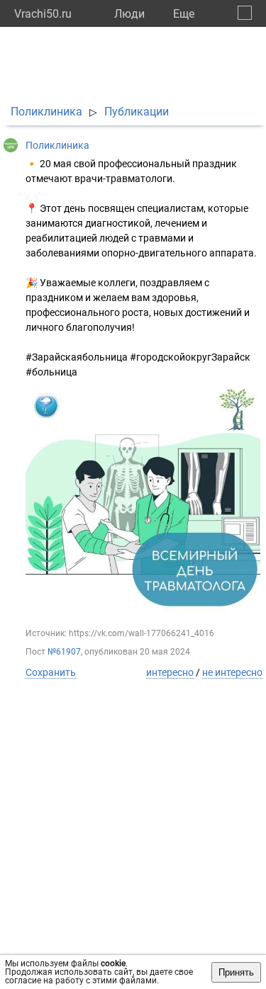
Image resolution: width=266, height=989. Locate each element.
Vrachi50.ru (43, 14)
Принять (236, 972)
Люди (129, 14)
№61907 (64, 652)
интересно (170, 672)
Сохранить (51, 672)
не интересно (232, 672)
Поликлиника (46, 111)
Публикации (136, 111)
